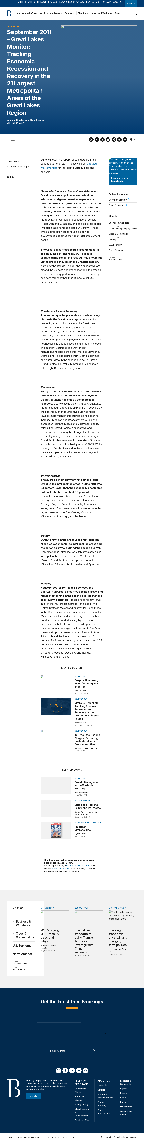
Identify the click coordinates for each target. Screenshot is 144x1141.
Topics (118, 13)
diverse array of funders (77, 865)
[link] (25, 923)
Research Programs (47, 2)
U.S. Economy (115, 244)
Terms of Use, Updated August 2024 (58, 1137)
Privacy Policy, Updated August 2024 (23, 1137)
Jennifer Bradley (15, 120)
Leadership (102, 1085)
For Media (106, 2)
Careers (101, 1089)
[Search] (135, 13)
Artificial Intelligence (51, 13)
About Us (118, 2)
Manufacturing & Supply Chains (123, 228)
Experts (22, 2)
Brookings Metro (116, 259)
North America (116, 250)
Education (70, 13)
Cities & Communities (119, 233)
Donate (131, 3)
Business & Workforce (119, 222)
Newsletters (92, 2)
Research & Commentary (71, 2)
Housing (112, 239)
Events (31, 2)
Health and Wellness (101, 13)
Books (123, 1097)
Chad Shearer (37, 120)
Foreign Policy (81, 1104)
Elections (83, 13)
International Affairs (27, 13)
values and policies (61, 868)
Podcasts (124, 1102)
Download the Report (20, 166)
